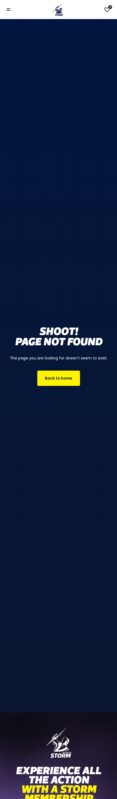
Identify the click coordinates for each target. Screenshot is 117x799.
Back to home (58, 378)
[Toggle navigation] (12, 10)
